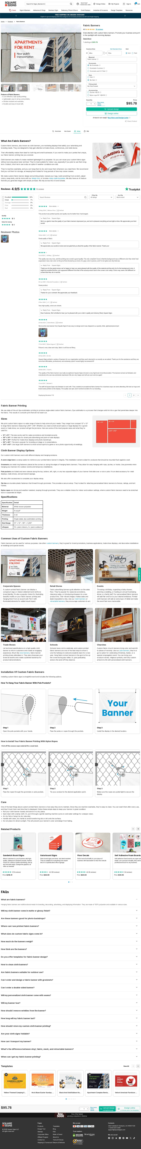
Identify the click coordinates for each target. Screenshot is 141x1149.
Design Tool (41, 1129)
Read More (87, 39)
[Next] (138, 1066)
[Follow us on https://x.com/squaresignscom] (131, 1138)
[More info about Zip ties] (100, 92)
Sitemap (40, 1131)
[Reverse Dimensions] (104, 54)
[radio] (126, 53)
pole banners (124, 650)
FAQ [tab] (88, 131)
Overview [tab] (58, 131)
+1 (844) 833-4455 (85, 4)
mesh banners (80, 599)
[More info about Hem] (94, 77)
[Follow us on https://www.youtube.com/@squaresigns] (127, 1138)
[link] (15, 1083)
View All (126, 1066)
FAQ (54, 1131)
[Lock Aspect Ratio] (104, 52)
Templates (56, 1126)
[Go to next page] (138, 395)
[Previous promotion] (16, 16)
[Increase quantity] (94, 104)
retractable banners (57, 601)
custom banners (53, 543)
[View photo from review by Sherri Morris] (43, 332)
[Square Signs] (10, 4)
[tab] (8, 87)
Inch (129, 53)
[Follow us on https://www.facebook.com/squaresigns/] (109, 1138)
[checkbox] (88, 92)
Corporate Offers (43, 1134)
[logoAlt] (17, 1124)
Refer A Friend (57, 1134)
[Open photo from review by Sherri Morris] (5, 239)
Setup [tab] (78, 131)
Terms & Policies (58, 1140)
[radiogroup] (131, 53)
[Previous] (133, 1066)
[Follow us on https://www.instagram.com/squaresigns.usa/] (113, 1138)
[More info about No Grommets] (100, 65)
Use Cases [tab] (67, 131)
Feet (135, 53)
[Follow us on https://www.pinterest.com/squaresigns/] (123, 1138)
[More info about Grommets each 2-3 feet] (106, 71)
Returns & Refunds (59, 1142)
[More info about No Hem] (96, 80)
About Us (56, 1137)
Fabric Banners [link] (20, 21)
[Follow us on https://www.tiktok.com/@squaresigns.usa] (134, 1138)
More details (52, 206)
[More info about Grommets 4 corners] (104, 68)
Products (40, 1126)
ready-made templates (57, 178)
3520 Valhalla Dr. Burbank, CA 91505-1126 (121, 1126)
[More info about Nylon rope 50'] (106, 95)
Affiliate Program (43, 1137)
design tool (36, 178)
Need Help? (84, 3)
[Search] (71, 4)
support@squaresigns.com (116, 1130)
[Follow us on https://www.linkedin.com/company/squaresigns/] (120, 1138)
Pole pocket (93, 84)
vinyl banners (25, 653)
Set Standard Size (116, 49)
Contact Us (41, 1140)
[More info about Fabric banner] (98, 59)
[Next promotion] (125, 16)
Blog (54, 1129)
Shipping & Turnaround (45, 1142)
